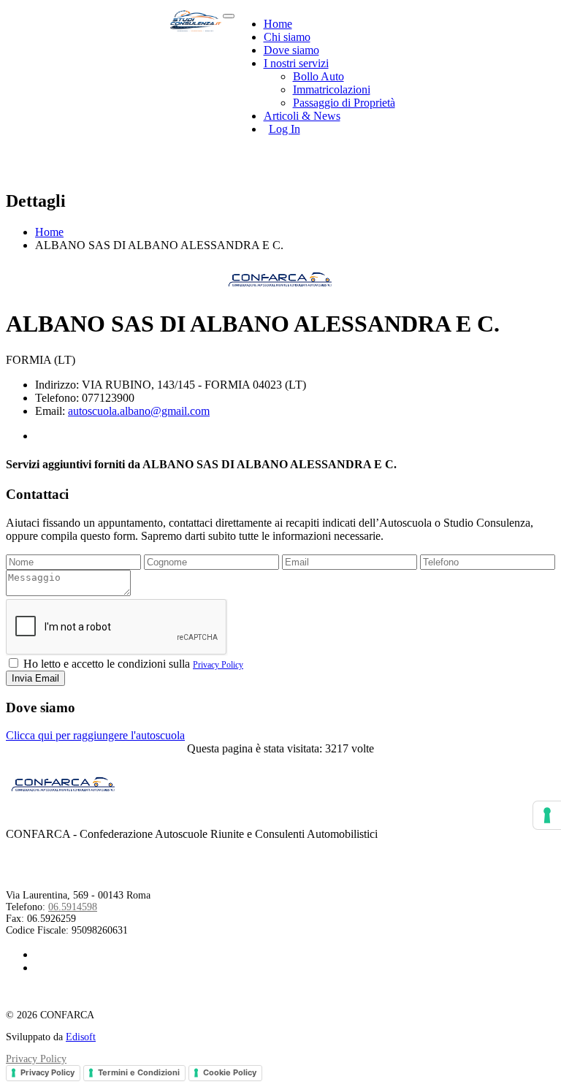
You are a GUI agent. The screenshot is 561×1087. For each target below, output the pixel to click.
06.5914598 (72, 906)
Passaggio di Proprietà (344, 102)
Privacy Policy (218, 665)
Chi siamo (287, 37)
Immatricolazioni (331, 89)
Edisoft (81, 1036)
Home (278, 24)
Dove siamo (291, 50)
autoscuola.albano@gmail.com (139, 411)
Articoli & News (302, 116)
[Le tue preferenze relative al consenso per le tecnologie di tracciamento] (547, 815)
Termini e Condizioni (139, 1072)
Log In (284, 129)
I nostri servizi (296, 63)
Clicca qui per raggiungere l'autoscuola (95, 735)
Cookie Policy (229, 1072)
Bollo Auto (318, 76)
